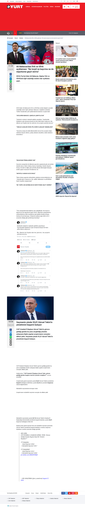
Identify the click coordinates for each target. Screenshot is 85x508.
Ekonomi (57, 6)
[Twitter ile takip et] (66, 493)
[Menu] (64, 6)
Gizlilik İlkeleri (43, 493)
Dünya (51, 6)
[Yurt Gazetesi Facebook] (61, 1)
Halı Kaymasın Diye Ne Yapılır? (31, 33)
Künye (32, 493)
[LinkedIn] (11, 79)
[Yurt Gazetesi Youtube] (68, 1)
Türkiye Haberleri (40, 498)
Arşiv (24, 1)
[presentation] (11, 33)
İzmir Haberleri (11, 500)
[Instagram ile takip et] (73, 493)
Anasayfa (28, 493)
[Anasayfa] (7, 1)
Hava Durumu (35, 1)
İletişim (37, 493)
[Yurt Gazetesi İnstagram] (71, 1)
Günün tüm (73, 33)
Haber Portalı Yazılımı (13, 505)
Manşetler (12, 1)
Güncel (28, 6)
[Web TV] (74, 1)
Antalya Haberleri (26, 500)
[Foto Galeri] (77, 1)
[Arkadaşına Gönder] (11, 84)
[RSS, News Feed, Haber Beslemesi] (76, 493)
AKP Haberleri (25, 498)
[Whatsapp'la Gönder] (11, 81)
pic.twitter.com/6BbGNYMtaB (29, 455)
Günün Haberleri (19, 1)
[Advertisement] (42, 20)
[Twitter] (11, 76)
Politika (46, 6)
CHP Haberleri (11, 498)
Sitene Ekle (29, 1)
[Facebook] (11, 74)
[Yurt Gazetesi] (15, 6)
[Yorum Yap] (11, 89)
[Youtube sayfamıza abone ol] (69, 493)
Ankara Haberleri (68, 498)
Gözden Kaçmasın (37, 6)
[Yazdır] (11, 86)
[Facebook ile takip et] (63, 493)
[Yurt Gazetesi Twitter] (64, 1)
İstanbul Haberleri (54, 498)
